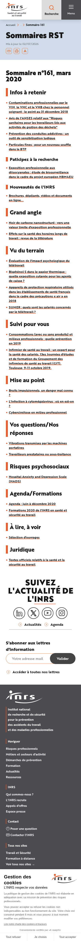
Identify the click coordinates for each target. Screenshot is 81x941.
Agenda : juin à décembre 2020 (32, 503)
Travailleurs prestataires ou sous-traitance (40, 454)
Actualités (13, 771)
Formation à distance (20, 858)
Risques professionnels (22, 748)
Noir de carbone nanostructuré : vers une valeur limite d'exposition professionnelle (40, 224)
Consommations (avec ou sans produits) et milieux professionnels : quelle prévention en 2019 (41, 338)
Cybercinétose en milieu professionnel (38, 412)
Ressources (13, 777)
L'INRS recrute (16, 800)
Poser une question (23, 828)
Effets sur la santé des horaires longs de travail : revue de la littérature (38, 235)
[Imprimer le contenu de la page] (17, 51)
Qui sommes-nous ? (19, 794)
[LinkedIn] (19, 613)
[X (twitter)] (33, 613)
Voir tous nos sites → (20, 864)
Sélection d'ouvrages (24, 537)
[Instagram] (62, 613)
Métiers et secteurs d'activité (26, 754)
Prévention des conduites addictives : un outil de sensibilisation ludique (39, 135)
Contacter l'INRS (22, 835)
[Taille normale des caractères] (25, 51)
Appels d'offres (16, 805)
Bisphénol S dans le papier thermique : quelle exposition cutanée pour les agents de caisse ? (40, 276)
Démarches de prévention (23, 760)
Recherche (52, 14)
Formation (13, 765)
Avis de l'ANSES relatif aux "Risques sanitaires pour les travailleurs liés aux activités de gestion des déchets (37, 122)
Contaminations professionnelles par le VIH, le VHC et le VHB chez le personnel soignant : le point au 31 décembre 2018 (39, 107)
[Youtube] (47, 613)
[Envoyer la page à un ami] (9, 51)
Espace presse (15, 811)
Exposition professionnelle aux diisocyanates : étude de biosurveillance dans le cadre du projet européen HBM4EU (41, 172)
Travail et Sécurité (18, 853)
